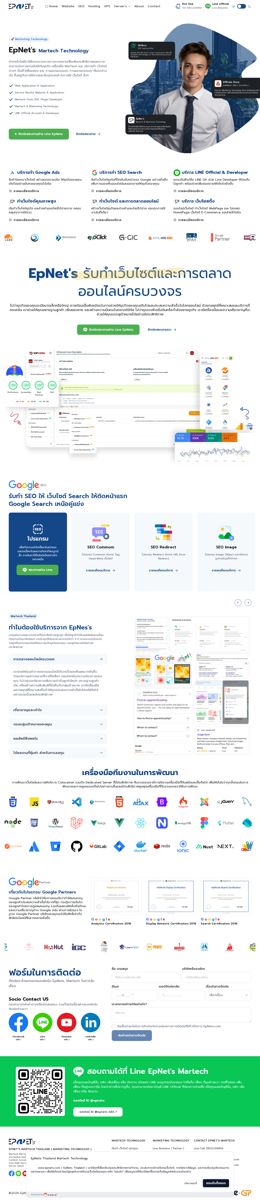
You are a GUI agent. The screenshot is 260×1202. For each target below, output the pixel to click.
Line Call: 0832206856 (208, 1148)
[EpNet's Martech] (40, 1091)
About (139, 6)
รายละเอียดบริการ (26, 191)
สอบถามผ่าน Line (40, 570)
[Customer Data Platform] (130, 1194)
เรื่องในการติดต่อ (217, 986)
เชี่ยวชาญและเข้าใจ (27, 710)
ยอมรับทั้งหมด (216, 1183)
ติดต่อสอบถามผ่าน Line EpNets (40, 134)
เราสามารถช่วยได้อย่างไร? (129, 1004)
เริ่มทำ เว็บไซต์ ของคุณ (125, 1148)
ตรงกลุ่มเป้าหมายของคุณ (32, 724)
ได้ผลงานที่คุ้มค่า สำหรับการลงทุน (38, 752)
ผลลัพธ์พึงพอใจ (25, 738)
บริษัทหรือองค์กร (193, 969)
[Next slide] (248, 602)
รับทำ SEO (24, 496)
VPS (107, 6)
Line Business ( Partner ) (168, 1148)
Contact (154, 6)
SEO (81, 6)
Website (68, 6)
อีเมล (115, 986)
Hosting (94, 6)
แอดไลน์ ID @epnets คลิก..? (98, 1112)
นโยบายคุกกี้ (190, 1183)
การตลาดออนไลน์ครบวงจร (34, 659)
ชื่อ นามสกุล (120, 969)
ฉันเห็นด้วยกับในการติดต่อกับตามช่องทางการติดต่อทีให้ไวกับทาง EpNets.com (169, 1026)
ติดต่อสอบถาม (86, 134)
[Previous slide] (238, 602)
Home (53, 6)
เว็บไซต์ (58, 496)
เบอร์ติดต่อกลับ (169, 986)
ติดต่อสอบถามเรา (159, 329)
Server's (120, 6)
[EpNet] (23, 6)
